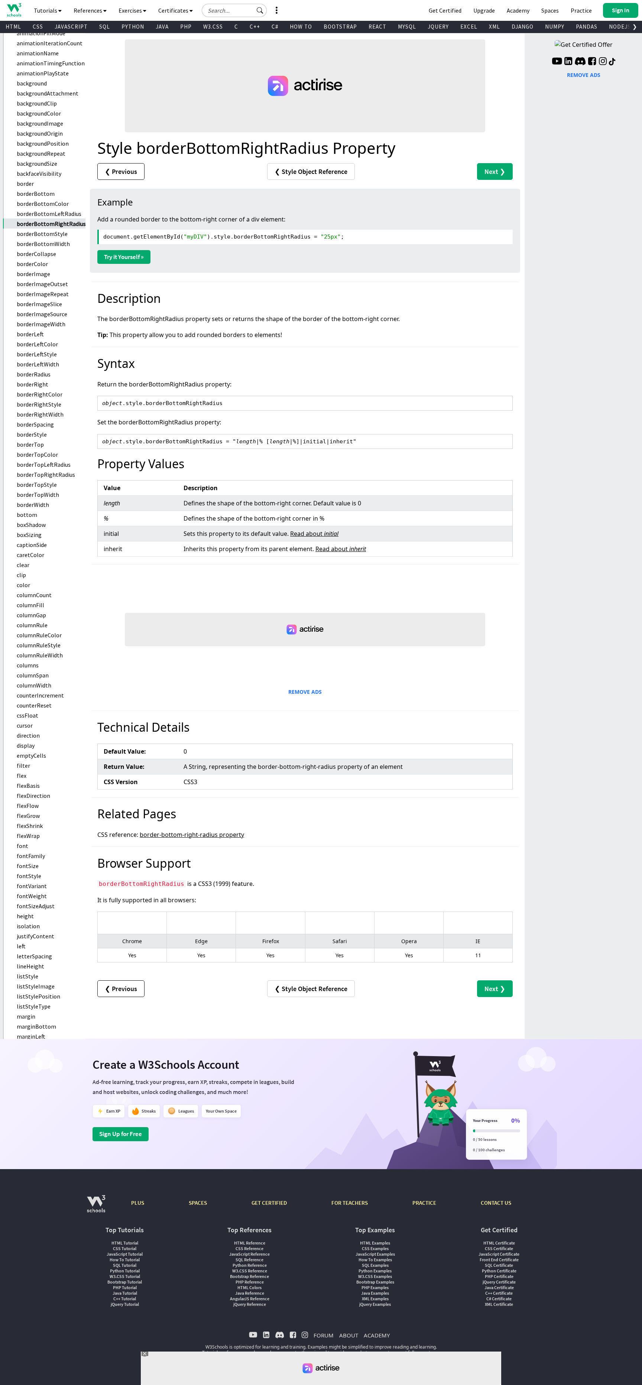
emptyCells (31, 755)
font (22, 846)
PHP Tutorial (125, 1287)
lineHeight (30, 966)
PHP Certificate (499, 1276)
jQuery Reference (249, 1304)
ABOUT (348, 1335)
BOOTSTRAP (340, 26)
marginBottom (36, 1026)
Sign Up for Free (120, 1134)
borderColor (32, 264)
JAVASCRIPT (71, 26)
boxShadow (31, 524)
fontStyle (29, 876)
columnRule (32, 625)
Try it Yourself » (124, 257)
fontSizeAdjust (36, 906)
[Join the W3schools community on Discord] (580, 62)
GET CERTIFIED (269, 1202)
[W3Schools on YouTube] (557, 62)
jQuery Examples (375, 1304)
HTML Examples (375, 1243)
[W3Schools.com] (96, 1207)
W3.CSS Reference (249, 1271)
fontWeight (32, 896)
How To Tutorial (125, 1259)
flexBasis (28, 785)
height (25, 916)
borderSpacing (35, 424)
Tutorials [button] (46, 10)
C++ (255, 26)
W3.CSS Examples (375, 1276)
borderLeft (30, 334)
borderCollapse (36, 254)
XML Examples (375, 1298)
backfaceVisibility (39, 173)
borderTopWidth (38, 494)
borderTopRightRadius (46, 474)
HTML (13, 26)
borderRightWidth (40, 414)
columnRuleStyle (39, 645)
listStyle (27, 976)
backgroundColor (39, 113)
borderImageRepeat (43, 294)
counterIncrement (40, 695)
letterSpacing (34, 956)
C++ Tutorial (124, 1298)
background (32, 83)
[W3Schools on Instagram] (602, 62)
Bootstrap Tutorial (124, 1282)
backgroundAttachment (47, 93)
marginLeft (31, 1036)
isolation (28, 926)
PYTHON (132, 26)
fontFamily (31, 856)
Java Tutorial (125, 1293)
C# (275, 26)
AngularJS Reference (249, 1298)
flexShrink (30, 825)
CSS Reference (249, 1248)
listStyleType (34, 1006)
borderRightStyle (39, 404)
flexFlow (28, 805)
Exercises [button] (131, 10)
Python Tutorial (125, 1271)
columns (28, 665)
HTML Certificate (499, 1243)
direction (28, 735)
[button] (260, 10)
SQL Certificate (499, 1265)
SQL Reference (249, 1259)
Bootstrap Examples (375, 1282)
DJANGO (523, 26)
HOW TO (301, 26)
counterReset (34, 705)
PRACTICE (424, 1202)
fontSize (28, 866)
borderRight (32, 384)
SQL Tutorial (124, 1265)
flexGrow (28, 815)
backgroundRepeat (41, 153)
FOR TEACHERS (349, 1202)
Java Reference (249, 1293)
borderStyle (32, 434)
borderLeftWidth (38, 364)
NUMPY (554, 26)
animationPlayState (43, 73)
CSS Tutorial (124, 1248)
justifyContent (35, 936)
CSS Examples (375, 1248)
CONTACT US (496, 1202)
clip (21, 575)
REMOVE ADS (305, 691)
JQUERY (438, 26)
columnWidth (34, 685)
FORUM (324, 1335)
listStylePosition (38, 996)
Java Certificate (499, 1287)
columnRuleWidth (40, 655)
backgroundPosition (43, 143)
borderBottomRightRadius (51, 223)
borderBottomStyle (42, 233)
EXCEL (468, 26)
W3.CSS (213, 26)
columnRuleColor (39, 635)
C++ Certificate (499, 1293)
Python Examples (375, 1271)
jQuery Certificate (499, 1282)
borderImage (33, 274)
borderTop (30, 444)
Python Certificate (499, 1271)
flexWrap (28, 835)
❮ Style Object (311, 171)
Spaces (550, 10)
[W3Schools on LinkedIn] (568, 62)
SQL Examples (375, 1265)
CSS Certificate (499, 1248)
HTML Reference (249, 1243)
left (21, 946)
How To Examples (375, 1259)
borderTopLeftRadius (44, 464)
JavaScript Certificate (499, 1254)
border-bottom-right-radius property (192, 835)
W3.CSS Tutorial (125, 1276)
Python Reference (250, 1265)
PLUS (137, 1202)
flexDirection (33, 795)
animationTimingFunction (51, 63)
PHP (186, 26)
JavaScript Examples (375, 1254)
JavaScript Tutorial (125, 1254)
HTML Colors (249, 1287)
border (25, 183)
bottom (27, 514)
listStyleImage (36, 986)
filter (23, 765)
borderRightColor (39, 394)
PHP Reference (250, 1282)
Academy (518, 10)
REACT (377, 26)
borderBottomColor (43, 203)
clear (23, 565)
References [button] (88, 10)
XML (494, 26)
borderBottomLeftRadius (49, 213)
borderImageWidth (41, 324)
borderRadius (34, 374)
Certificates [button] (173, 10)
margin (26, 1016)
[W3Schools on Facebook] (592, 62)
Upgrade (484, 10)
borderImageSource (42, 314)
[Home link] (14, 10)
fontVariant (32, 886)
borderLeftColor (37, 344)
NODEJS (620, 26)
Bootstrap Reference (249, 1276)
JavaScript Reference (249, 1254)
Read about (314, 534)
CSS (38, 26)
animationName (38, 53)
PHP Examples (375, 1287)
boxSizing (29, 534)
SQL (104, 26)
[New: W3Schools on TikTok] (612, 62)
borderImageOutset (42, 284)
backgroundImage (40, 123)
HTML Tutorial (124, 1243)
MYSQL (407, 26)
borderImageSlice (39, 304)
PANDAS (586, 26)
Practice (581, 10)
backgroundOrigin (40, 133)
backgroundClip (37, 103)
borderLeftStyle (37, 354)
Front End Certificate (499, 1259)
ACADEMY (377, 1335)
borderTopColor (37, 454)
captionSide (32, 545)
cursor (25, 725)
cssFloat (27, 715)
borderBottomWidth (43, 243)
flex (21, 775)
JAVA (162, 26)
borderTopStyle (37, 484)
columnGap (31, 615)
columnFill (30, 605)
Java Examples (375, 1293)
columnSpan (33, 675)
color (23, 585)
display (26, 745)
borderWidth (33, 504)
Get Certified (445, 10)
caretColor (30, 555)
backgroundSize (37, 163)
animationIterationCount (49, 43)
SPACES (198, 1202)
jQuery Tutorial (125, 1304)
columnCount (34, 595)
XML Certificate (499, 1304)
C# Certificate (499, 1298)
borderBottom (36, 193)
